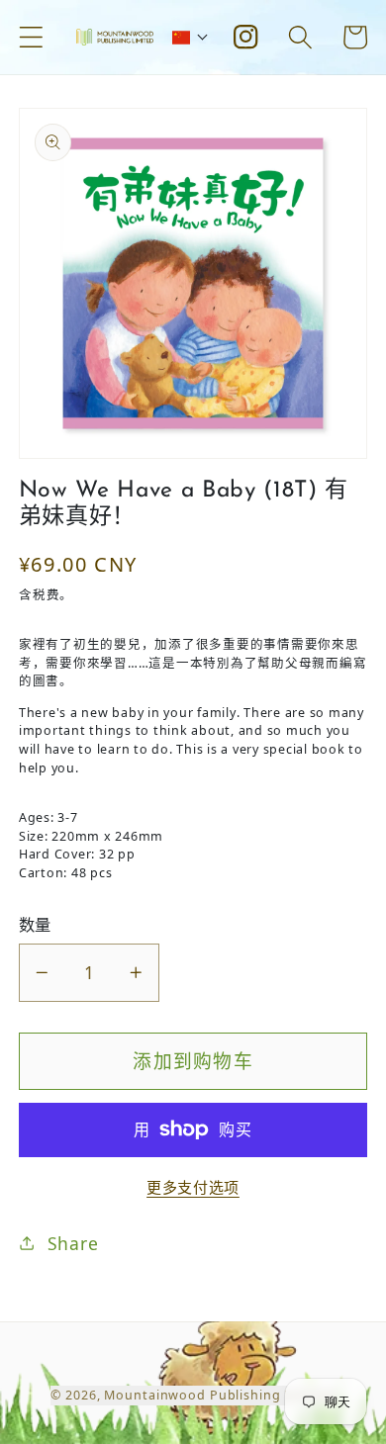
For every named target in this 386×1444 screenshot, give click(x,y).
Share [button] (73, 1243)
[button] (31, 37)
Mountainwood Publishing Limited (219, 1395)
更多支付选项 (193, 1187)
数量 (35, 925)
